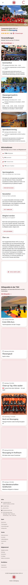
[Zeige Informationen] (25, 24)
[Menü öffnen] (2, 2)
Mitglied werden (8, 231)
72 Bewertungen (19, 33)
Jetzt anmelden (8, 209)
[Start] (14, 2)
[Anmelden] (24, 3)
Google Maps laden (15, 271)
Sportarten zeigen (9, 187)
